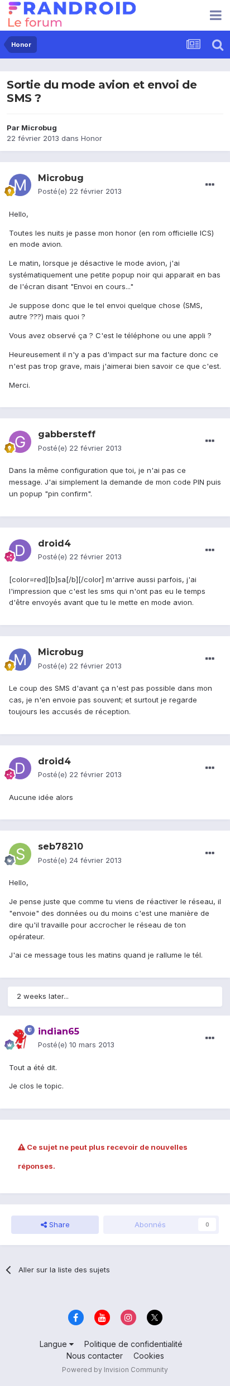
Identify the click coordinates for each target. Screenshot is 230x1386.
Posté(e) (80, 191)
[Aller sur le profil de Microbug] (20, 185)
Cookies (148, 1355)
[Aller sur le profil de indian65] (20, 1038)
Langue (54, 1344)
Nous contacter (94, 1355)
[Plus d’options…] (210, 185)
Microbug (39, 127)
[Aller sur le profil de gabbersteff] (20, 442)
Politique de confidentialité (133, 1344)
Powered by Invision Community (115, 1369)
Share (58, 1224)
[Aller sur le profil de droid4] (20, 550)
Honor (91, 138)
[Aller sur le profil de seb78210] (20, 854)
